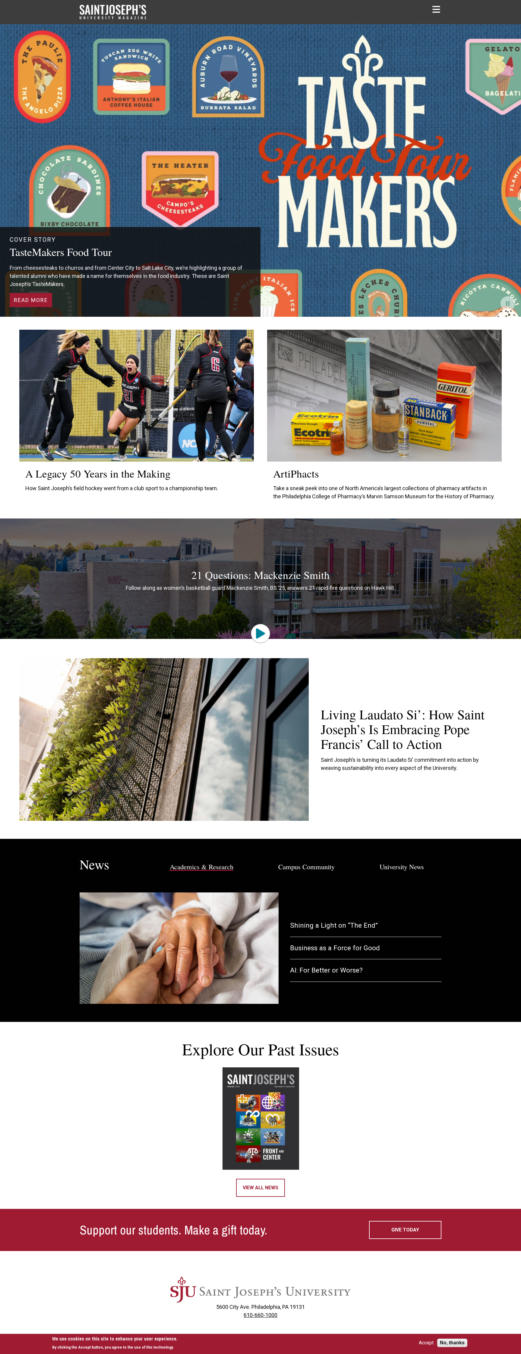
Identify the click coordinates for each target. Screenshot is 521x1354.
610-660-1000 (260, 1315)
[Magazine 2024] (260, 1118)
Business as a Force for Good (335, 948)
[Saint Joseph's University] (260, 1289)
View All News (260, 1188)
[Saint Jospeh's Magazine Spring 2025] (118, 12)
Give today (405, 1230)
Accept (426, 1343)
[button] (436, 9)
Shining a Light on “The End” (334, 925)
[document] (115, 1343)
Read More (31, 300)
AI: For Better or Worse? (326, 970)
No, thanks (452, 1342)
